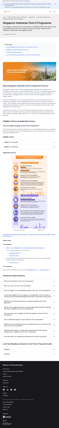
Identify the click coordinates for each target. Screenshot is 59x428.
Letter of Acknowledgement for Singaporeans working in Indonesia (25, 248)
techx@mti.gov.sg (14, 253)
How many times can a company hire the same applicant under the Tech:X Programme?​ (26, 314)
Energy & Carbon (7, 376)
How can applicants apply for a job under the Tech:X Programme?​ (23, 319)
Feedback (5, 395)
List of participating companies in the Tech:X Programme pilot (23, 55)
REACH (5, 409)
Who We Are (6, 369)
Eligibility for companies (11, 142)
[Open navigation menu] (54, 11)
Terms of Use (6, 407)
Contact (5, 393)
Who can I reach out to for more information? (17, 286)
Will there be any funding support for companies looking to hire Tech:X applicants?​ (25, 301)
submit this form (14, 255)
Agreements (32, 17)
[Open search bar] (50, 11)
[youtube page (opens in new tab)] (15, 390)
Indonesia (7, 354)
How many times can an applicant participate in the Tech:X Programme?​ (25, 336)
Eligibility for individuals (11, 147)
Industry (5, 374)
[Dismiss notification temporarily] (55, 4)
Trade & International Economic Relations (17, 17)
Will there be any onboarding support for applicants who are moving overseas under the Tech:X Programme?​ (27, 324)
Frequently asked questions (14, 52)
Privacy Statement (7, 404)
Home (4, 17)
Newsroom (5, 380)
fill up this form (14, 262)
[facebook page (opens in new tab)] (11, 390)
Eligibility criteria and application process (18, 49)
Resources (5, 382)
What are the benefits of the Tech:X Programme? (19, 281)
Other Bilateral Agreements (43, 17)
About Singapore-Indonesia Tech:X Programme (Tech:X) (22, 47)
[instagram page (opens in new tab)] (7, 390)
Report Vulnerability (7, 402)
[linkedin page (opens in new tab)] (4, 390)
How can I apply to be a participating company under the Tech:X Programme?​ (27, 290)
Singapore (7, 349)
